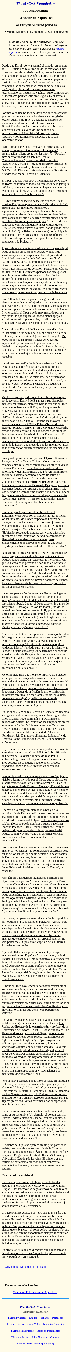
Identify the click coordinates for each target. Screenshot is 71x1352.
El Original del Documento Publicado (24, 1266)
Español (45, 1317)
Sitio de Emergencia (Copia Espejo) (35, 1343)
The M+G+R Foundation (35, 3)
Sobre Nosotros (39, 1337)
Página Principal (17, 1317)
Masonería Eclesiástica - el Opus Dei (35, 1292)
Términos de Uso (20, 1337)
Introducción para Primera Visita (23, 1324)
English (33, 1317)
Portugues (57, 1317)
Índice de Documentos (48, 1330)
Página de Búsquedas (22, 1330)
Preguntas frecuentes (53, 1324)
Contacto (55, 1337)
